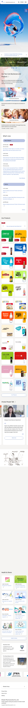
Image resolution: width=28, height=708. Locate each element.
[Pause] (16, 68)
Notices (23, 209)
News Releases (22, 178)
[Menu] (26, 2)
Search (18, 2)
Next (26, 54)
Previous (1, 54)
